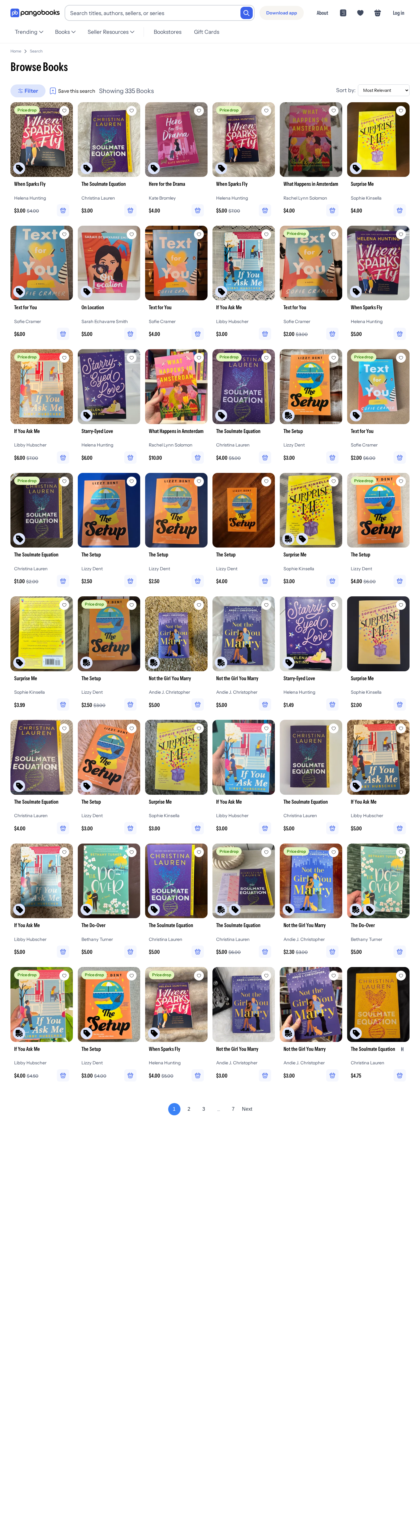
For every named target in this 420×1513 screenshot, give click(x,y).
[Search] (246, 13)
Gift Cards (206, 32)
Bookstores (167, 32)
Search (36, 51)
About (322, 13)
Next (247, 1109)
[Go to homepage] (35, 13)
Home (15, 51)
